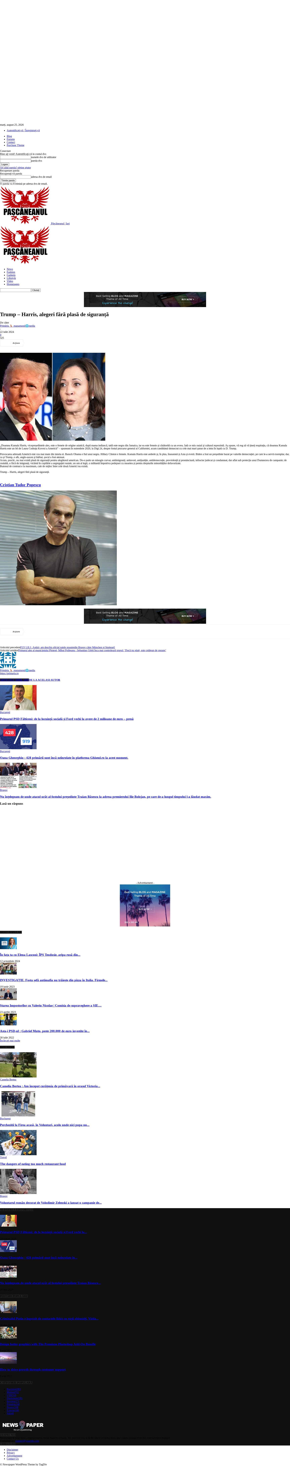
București (5, 712)
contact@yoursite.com (27, 1440)
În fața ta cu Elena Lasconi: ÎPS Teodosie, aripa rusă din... (40, 955)
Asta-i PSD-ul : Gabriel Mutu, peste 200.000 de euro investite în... (45, 1031)
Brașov (4, 790)
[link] (20, 485)
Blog (9, 136)
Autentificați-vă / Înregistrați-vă (23, 130)
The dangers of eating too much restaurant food (33, 1164)
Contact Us (13, 1458)
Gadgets (11, 275)
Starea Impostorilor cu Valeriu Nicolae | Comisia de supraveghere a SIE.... (51, 1005)
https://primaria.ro (9, 673)
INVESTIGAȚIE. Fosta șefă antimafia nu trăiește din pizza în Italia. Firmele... (54, 980)
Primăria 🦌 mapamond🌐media (17, 325)
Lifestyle (11, 278)
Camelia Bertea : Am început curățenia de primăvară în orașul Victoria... (50, 1086)
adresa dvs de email (41, 176)
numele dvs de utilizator (43, 157)
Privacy (11, 1452)
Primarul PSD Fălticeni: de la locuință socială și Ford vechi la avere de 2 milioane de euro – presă (67, 719)
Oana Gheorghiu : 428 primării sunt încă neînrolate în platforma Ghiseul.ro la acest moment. (64, 757)
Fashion (11, 272)
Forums (11, 139)
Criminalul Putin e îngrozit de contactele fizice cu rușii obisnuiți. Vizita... (49, 1318)
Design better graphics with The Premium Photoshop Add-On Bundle (48, 1344)
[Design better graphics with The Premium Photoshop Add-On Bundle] (8, 1337)
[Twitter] (44, 343)
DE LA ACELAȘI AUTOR (44, 679)
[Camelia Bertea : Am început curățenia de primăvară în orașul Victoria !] (18, 1076)
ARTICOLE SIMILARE (14, 679)
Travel (3, 1157)
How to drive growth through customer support (33, 1369)
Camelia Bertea (8, 1079)
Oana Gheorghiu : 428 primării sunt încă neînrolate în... (38, 1257)
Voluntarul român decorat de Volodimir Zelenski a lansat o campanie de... (51, 1202)
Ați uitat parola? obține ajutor (15, 167)
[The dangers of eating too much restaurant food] (18, 1154)
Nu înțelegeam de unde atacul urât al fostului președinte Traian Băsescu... (50, 1283)
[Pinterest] (56, 343)
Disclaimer (12, 1449)
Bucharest (5, 1118)
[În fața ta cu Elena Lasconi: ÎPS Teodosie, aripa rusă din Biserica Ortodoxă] (8, 948)
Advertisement (14, 1455)
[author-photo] (8, 667)
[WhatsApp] (68, 343)
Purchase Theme (15, 145)
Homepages (13, 284)
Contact (11, 142)
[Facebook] (32, 343)
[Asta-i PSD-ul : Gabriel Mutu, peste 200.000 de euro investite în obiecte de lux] (8, 1024)
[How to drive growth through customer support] (8, 1363)
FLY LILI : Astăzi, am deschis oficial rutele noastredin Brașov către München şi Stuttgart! (67, 647)
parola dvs (36, 160)
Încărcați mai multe (10, 1040)
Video (10, 281)
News (10, 269)
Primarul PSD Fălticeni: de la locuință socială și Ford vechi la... (43, 1232)
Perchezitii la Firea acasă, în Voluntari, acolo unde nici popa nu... (44, 1125)
